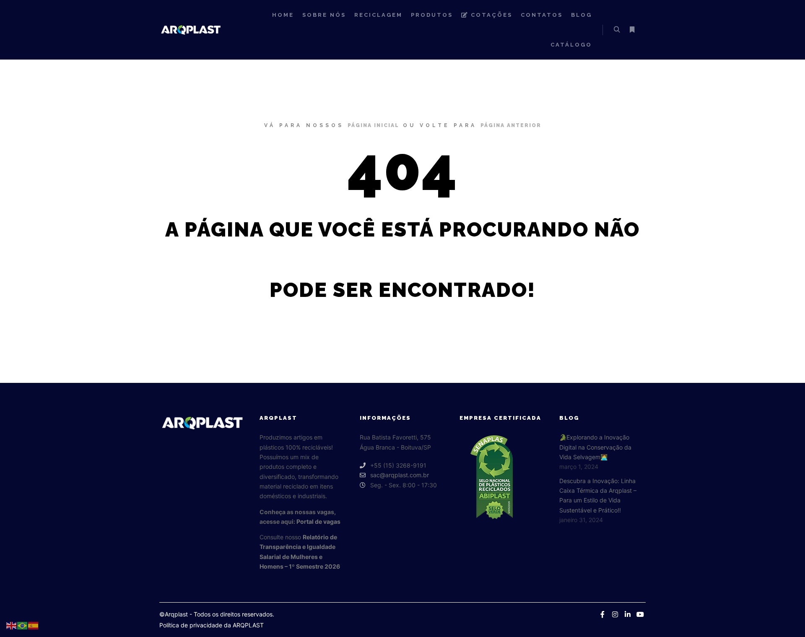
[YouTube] (640, 614)
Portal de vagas (318, 521)
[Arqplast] (190, 29)
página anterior (510, 125)
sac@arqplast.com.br (399, 474)
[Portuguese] (22, 625)
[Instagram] (615, 614)
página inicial (373, 125)
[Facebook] (602, 614)
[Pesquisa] (616, 29)
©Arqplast (173, 614)
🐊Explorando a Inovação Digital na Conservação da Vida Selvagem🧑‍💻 (595, 447)
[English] (11, 625)
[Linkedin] (627, 614)
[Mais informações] (631, 29)
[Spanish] (33, 625)
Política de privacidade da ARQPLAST (211, 625)
